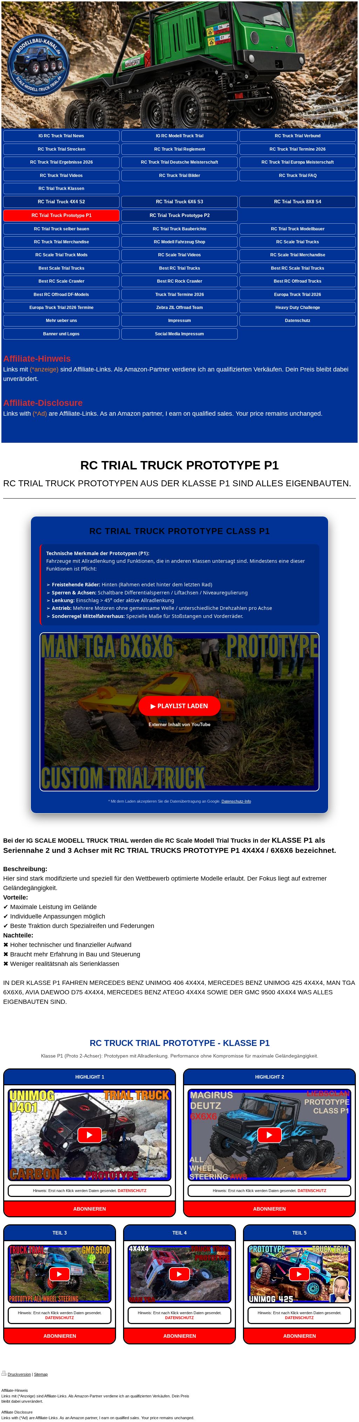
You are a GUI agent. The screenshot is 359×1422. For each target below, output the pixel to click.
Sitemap (41, 1374)
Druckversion (19, 1374)
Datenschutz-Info (236, 801)
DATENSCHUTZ (132, 1191)
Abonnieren (89, 1209)
